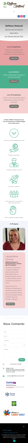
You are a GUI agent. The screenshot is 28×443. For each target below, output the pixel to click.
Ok (14, 441)
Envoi (22, 359)
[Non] (26, 438)
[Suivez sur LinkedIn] (24, 16)
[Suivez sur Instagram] (21, 16)
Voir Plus (14, 58)
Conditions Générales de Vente (10, 432)
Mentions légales (7, 430)
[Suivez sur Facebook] (19, 16)
